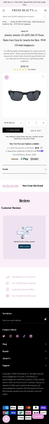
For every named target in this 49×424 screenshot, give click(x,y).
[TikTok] (24, 335)
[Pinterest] (17, 335)
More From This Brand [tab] (32, 185)
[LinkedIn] (31, 335)
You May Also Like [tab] (10, 185)
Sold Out (36, 130)
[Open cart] (45, 10)
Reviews (24, 200)
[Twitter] (4, 335)
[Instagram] (10, 335)
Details (5, 169)
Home (4, 22)
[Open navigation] (4, 10)
